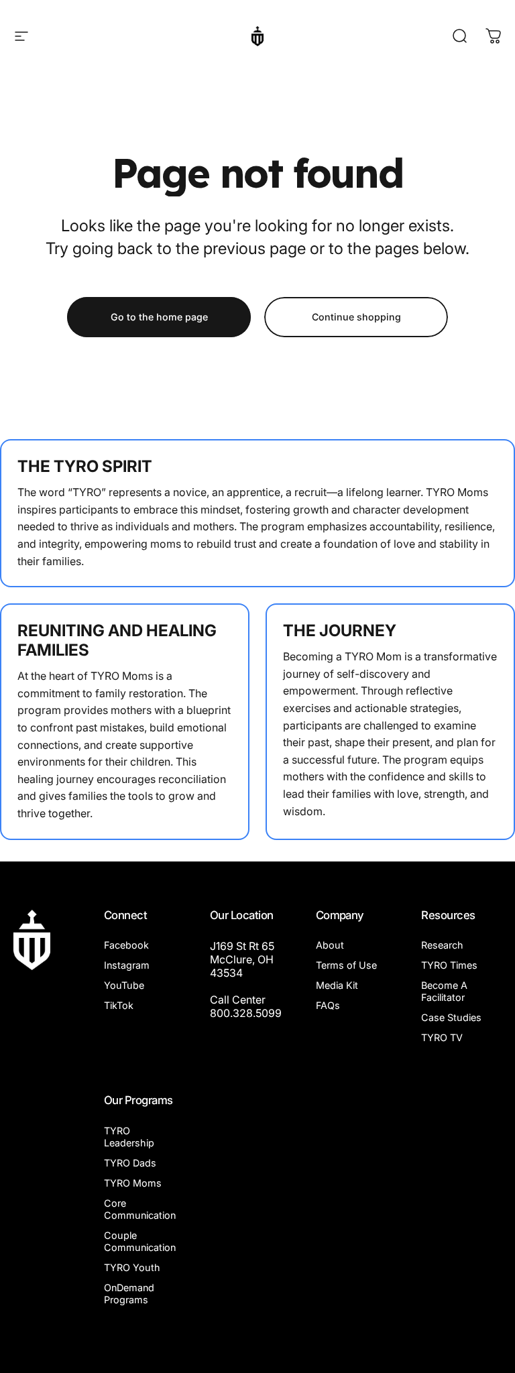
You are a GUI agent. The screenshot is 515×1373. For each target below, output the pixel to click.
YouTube (124, 985)
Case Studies (451, 1017)
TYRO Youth (132, 1267)
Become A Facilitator (444, 991)
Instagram (127, 965)
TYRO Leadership (129, 1136)
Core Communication (140, 1209)
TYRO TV (442, 1037)
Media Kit (337, 985)
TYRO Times (449, 965)
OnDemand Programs (129, 1293)
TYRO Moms (133, 1183)
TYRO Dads (130, 1163)
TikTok (118, 1005)
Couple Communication (140, 1241)
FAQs (328, 1005)
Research (442, 945)
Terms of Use (346, 965)
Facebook (126, 945)
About (330, 945)
